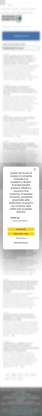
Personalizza (21, 238)
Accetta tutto (21, 229)
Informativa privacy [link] (21, 243)
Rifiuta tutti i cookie (21, 234)
